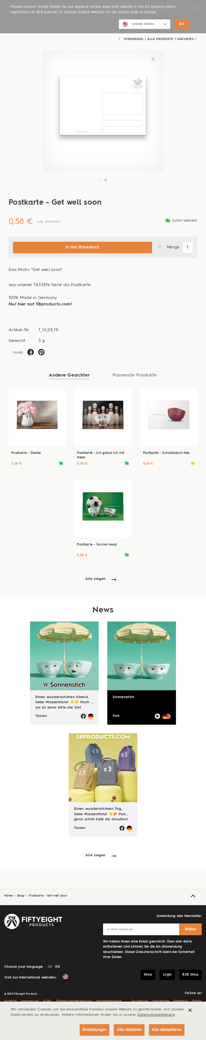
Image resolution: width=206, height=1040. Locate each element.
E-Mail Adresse (120, 929)
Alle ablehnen (129, 1030)
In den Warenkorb (82, 247)
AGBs (47, 1001)
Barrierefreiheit (109, 1001)
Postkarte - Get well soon (48, 895)
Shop (21, 895)
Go (182, 24)
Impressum (30, 1001)
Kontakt (10, 1001)
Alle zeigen (95, 579)
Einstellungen (94, 1030)
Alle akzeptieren (167, 1030)
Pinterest (181, 1001)
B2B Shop (190, 974)
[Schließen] (190, 1010)
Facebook (140, 1001)
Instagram (161, 1001)
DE (50, 967)
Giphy (197, 1001)
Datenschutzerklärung (74, 1001)
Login (167, 974)
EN (57, 967)
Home (9, 895)
